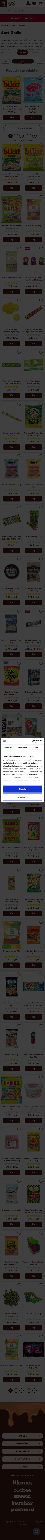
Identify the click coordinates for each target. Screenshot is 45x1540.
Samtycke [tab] (8, 748)
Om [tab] (36, 748)
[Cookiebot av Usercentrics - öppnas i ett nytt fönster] (32, 741)
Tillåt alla (22, 789)
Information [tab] (22, 748)
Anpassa (21, 797)
